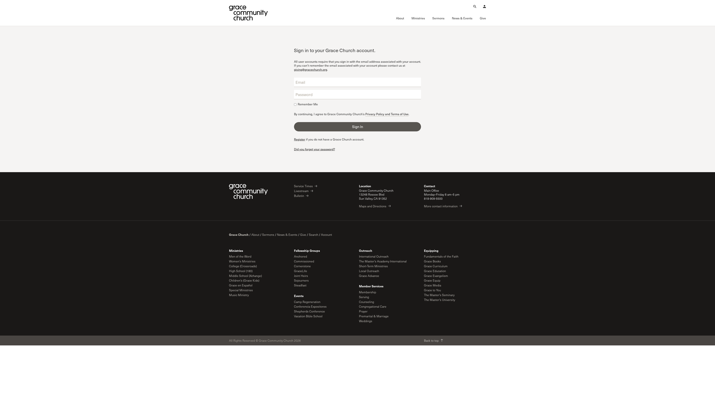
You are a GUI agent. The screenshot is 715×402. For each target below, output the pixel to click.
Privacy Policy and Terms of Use (387, 114)
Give (303, 235)
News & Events (287, 235)
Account (326, 235)
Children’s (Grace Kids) (244, 280)
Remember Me (308, 104)
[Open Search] (474, 6)
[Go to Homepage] (248, 13)
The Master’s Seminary (439, 295)
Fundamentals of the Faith (441, 256)
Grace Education (435, 271)
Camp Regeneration (307, 302)
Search (313, 235)
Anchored (300, 256)
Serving (364, 297)
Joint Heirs (301, 276)
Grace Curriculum (436, 266)
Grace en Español (240, 285)
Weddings (365, 321)
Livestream (301, 191)
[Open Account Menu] (484, 6)
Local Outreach (369, 271)
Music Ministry (239, 295)
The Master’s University (439, 300)
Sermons (268, 235)
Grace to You (432, 290)
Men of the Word (240, 256)
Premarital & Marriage (374, 316)
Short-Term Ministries (373, 266)
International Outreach (374, 256)
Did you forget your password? (314, 149)
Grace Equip (432, 280)
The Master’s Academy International (383, 261)
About (255, 235)
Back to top (431, 340)
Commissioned (304, 261)
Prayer (363, 311)
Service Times (303, 186)
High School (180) (240, 271)
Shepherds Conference (309, 311)
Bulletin (299, 196)
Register (299, 139)
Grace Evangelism (436, 276)
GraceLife (300, 271)
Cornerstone (302, 266)
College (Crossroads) (243, 266)
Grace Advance (369, 276)
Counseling (366, 302)
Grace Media (432, 285)
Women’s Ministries (242, 261)
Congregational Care (372, 306)
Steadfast (300, 285)
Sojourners (301, 280)
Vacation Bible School (308, 316)
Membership (367, 292)
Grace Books (432, 261)
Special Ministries (241, 290)
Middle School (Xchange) (245, 276)
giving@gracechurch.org (310, 69)
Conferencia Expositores (310, 306)
